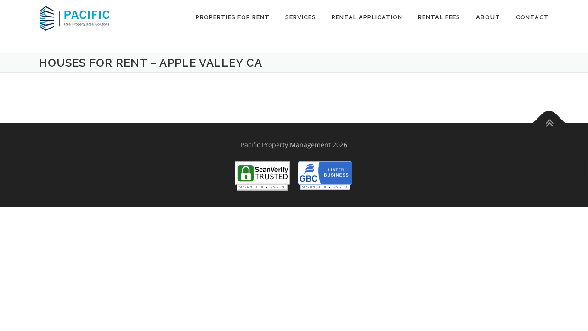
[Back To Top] (549, 123)
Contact (532, 17)
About (488, 17)
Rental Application (367, 17)
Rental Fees (439, 17)
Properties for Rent (233, 17)
